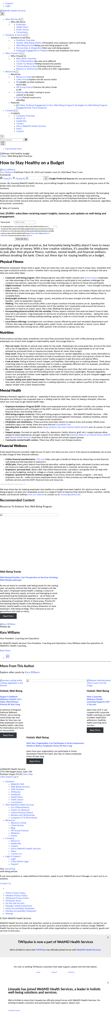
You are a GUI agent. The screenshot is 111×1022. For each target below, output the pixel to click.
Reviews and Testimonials (23, 815)
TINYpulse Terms (13, 901)
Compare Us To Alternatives (24, 818)
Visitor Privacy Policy (15, 893)
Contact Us (16, 854)
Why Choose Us (13, 53)
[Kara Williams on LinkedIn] (7, 658)
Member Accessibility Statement (20, 911)
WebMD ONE (17, 784)
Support (9, 3)
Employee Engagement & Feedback (32, 51)
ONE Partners (17, 789)
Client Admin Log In (9, 777)
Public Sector (22, 30)
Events (19, 97)
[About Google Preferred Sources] (46, 178)
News (19, 129)
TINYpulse (15, 792)
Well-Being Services (25, 45)
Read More (8, 616)
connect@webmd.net (70, 495)
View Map (28, 774)
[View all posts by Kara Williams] (7, 624)
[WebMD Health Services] (13, 11)
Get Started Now (13, 149)
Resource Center (24, 77)
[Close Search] (26, 139)
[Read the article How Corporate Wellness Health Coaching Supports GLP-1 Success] (99, 685)
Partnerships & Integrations (29, 48)
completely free (63, 425)
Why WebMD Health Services (19, 805)
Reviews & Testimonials (27, 69)
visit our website (36, 495)
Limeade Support (14, 1010)
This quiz (40, 459)
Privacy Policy (35, 233)
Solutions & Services (15, 35)
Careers (20, 123)
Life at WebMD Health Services (31, 126)
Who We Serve (12, 19)
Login (7, 6)
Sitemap (9, 914)
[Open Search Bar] (2, 136)
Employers (21, 24)
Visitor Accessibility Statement (20, 908)
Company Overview (25, 116)
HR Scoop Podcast (25, 87)
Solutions (9, 782)
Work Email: (7, 222)
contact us (29, 235)
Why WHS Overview (26, 59)
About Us (20, 118)
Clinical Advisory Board (27, 66)
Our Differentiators (25, 61)
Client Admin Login (20, 861)
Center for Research (25, 64)
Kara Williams (6, 172)
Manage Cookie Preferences (18, 906)
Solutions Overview (25, 40)
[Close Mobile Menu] (2, 14)
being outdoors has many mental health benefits (65, 427)
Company (9, 110)
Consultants (22, 32)
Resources (10, 72)
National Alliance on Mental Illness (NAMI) (90, 435)
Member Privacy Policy (16, 895)
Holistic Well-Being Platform (29, 43)
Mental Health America (20, 437)
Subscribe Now (21, 239)
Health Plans (22, 27)
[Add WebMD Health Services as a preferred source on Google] (35, 179)
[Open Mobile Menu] (2, 143)
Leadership (21, 121)
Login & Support (13, 856)
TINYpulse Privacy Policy (17, 898)
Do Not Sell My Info (14, 903)
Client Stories (22, 79)
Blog (18, 82)
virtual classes (91, 278)
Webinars (20, 92)
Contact (20, 131)
